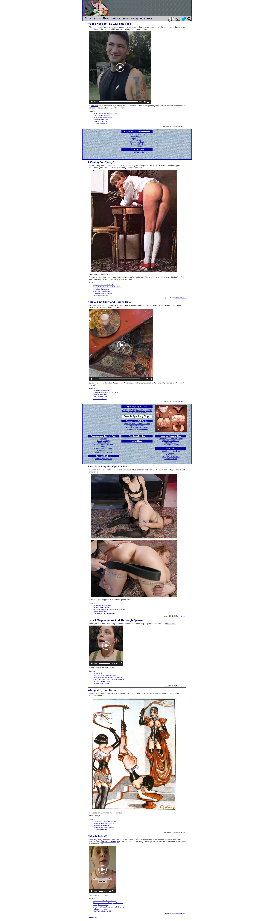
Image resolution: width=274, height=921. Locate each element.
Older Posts (92, 917)
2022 (137, 409)
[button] (120, 67)
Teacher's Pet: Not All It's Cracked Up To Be (107, 287)
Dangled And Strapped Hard (102, 605)
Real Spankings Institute (103, 445)
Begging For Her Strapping (101, 607)
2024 (130, 409)
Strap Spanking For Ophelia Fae (107, 466)
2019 (147, 409)
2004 (142, 412)
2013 (137, 411)
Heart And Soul (137, 144)
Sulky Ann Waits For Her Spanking (104, 285)
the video (108, 383)
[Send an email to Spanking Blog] (178, 20)
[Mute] (145, 102)
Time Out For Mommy (100, 399)
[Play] (92, 102)
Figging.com (170, 453)
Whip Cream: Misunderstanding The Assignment (108, 677)
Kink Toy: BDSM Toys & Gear (137, 427)
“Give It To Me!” (97, 836)
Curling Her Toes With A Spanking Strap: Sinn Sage (109, 609)
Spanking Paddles (137, 426)
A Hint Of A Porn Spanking (101, 291)
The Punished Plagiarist (100, 295)
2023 (133, 409)
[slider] (118, 101)
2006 (135, 412)
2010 (147, 411)
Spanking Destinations (170, 441)
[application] (120, 67)
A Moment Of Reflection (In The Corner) (105, 392)
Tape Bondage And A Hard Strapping (104, 613)
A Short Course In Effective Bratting (104, 901)
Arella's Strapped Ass (100, 611)
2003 (145, 412)
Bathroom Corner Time (100, 122)
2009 (150, 411)
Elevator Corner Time (100, 394)
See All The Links (137, 152)
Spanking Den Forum (170, 445)
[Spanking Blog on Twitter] (184, 21)
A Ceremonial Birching (100, 829)
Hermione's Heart (137, 142)
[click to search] (189, 21)
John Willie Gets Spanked (101, 115)
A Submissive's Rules (100, 124)
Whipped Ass (103, 446)
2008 (128, 412)
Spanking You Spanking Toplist (170, 439)
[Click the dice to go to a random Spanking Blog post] (171, 21)
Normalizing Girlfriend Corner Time (109, 302)
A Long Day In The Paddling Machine (104, 821)
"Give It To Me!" (98, 673)
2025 (126, 409)
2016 (126, 411)
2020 (143, 409)
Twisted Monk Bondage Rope (137, 429)
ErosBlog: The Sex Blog (137, 134)
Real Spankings (103, 441)
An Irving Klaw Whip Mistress (102, 117)
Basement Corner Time (100, 119)
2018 (150, 409)
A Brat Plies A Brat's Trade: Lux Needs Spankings (108, 679)
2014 (133, 411)
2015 (130, 411)
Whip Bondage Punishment (101, 825)
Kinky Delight (137, 146)
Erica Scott (137, 140)
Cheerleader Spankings (103, 448)
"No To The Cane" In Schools (102, 293)
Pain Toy (103, 439)
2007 (131, 412)
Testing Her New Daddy (100, 905)
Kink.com (148, 470)
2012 (140, 411)
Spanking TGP (170, 443)
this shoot (137, 470)
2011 (143, 411)
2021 (140, 409)
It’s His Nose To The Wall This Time (109, 23)
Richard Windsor (137, 136)
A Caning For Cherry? (101, 162)
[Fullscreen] (148, 102)
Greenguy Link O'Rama (170, 457)
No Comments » (181, 126)
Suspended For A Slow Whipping (103, 823)
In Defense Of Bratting (100, 909)
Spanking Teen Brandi (103, 450)
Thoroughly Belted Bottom (101, 681)
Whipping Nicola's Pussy (101, 683)
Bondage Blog (137, 138)
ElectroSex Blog (171, 459)
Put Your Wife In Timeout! (101, 390)
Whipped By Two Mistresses (105, 690)
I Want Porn (170, 455)
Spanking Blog (97, 18)
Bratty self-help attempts (110, 842)
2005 (138, 412)
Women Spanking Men (103, 459)
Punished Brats (103, 443)
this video (94, 106)
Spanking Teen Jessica (103, 452)
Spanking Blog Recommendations (137, 424)
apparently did (170, 624)
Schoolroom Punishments (101, 289)
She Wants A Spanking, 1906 (102, 911)
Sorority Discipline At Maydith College (105, 113)
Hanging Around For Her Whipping (103, 827)
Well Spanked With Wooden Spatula (104, 675)
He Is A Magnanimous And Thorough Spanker (116, 620)
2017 (123, 411)
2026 (123, 409)
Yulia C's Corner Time (100, 397)
